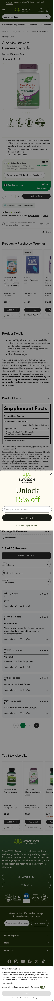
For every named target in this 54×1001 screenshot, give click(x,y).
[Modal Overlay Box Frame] (27, 500)
